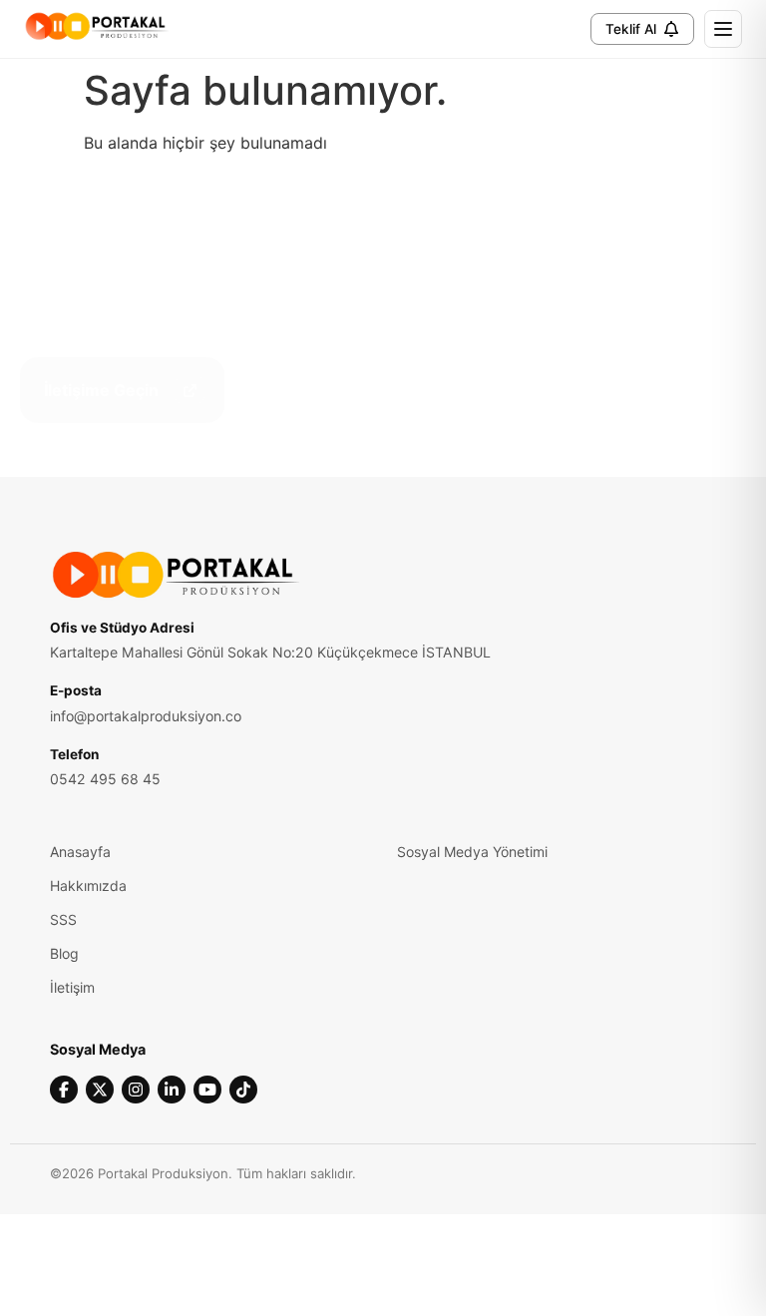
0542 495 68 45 (105, 778)
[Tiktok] (243, 1089)
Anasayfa (80, 851)
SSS (63, 919)
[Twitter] (100, 1089)
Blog (64, 953)
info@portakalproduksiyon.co (145, 715)
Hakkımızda (88, 885)
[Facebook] (64, 1089)
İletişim (72, 987)
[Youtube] (207, 1089)
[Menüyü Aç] (723, 29)
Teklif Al (630, 29)
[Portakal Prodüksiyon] (97, 26)
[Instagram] (136, 1089)
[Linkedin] (172, 1089)
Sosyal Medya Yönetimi (472, 851)
